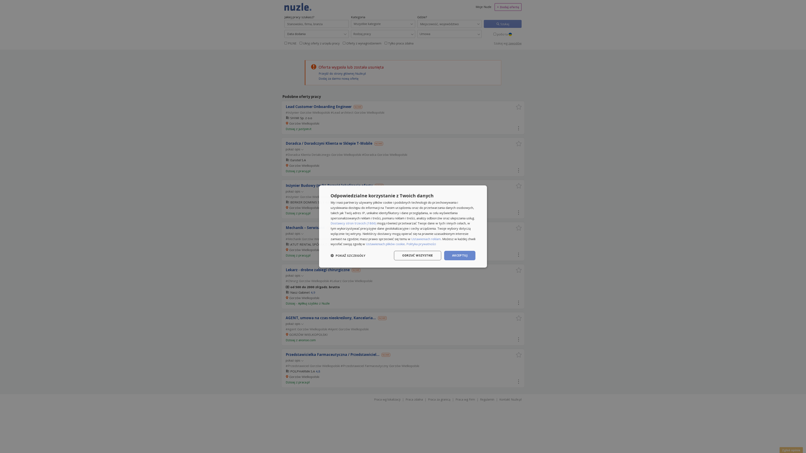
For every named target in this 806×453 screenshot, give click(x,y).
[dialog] (403, 226)
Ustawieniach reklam (426, 239)
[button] (348, 255)
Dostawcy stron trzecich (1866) (353, 223)
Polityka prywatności (421, 244)
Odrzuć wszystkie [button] (417, 255)
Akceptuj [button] (459, 255)
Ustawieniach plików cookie (385, 244)
